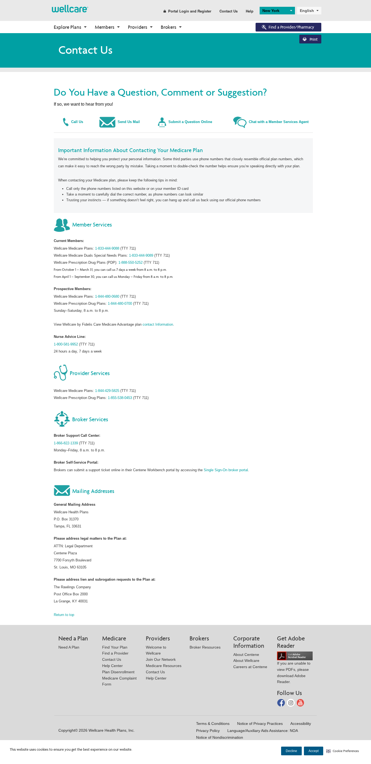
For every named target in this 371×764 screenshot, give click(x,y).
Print (313, 39)
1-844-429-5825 (107, 391)
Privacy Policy (208, 730)
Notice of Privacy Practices (260, 723)
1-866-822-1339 (66, 443)
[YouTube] (300, 702)
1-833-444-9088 (107, 248)
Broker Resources (205, 647)
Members (104, 27)
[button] (342, 751)
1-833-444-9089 (141, 255)
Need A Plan (68, 647)
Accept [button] (314, 751)
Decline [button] (291, 751)
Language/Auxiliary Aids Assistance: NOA (262, 730)
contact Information (158, 324)
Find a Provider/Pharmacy (291, 27)
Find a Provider (115, 653)
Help (249, 11)
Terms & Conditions (212, 723)
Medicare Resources (163, 666)
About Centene (246, 654)
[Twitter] (291, 702)
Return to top (64, 615)
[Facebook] (281, 702)
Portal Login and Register (189, 11)
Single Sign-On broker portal (226, 470)
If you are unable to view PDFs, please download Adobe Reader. (293, 672)
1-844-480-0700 (120, 303)
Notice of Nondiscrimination (219, 737)
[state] (70, 8)
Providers (137, 27)
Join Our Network (161, 659)
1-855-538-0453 (120, 398)
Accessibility (300, 723)
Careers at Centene (250, 667)
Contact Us (228, 11)
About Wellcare (246, 660)
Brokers (168, 27)
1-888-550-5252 (130, 262)
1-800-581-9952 (66, 344)
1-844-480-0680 (107, 296)
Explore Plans (67, 27)
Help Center (112, 666)
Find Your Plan (114, 647)
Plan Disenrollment (118, 672)
